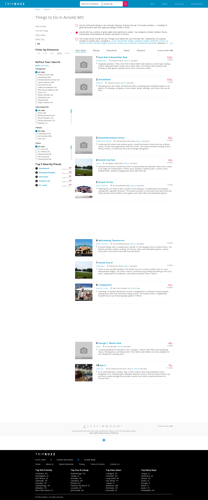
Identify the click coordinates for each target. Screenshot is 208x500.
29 (103, 426)
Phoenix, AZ (76, 483)
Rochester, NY (112, 488)
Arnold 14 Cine (105, 182)
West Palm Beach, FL (44, 490)
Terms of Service (97, 464)
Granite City (44, 181)
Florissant (43, 177)
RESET (37, 66)
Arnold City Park (106, 160)
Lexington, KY (111, 473)
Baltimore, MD (112, 485)
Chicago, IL (145, 483)
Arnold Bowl (104, 79)
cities (152, 4)
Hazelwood (44, 168)
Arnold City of (105, 262)
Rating (96, 50)
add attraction (197, 4)
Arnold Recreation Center (111, 137)
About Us (50, 464)
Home (37, 9)
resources (179, 4)
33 (118, 426)
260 (70, 172)
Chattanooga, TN (42, 485)
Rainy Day (39, 39)
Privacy (82, 464)
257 (70, 176)
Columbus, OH (41, 473)
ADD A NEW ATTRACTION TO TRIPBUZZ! (104, 433)
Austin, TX (145, 488)
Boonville (152, 43)
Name (127, 50)
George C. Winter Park (109, 343)
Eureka (89, 43)
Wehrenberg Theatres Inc (111, 240)
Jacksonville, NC (77, 490)
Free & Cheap (41, 30)
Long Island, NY (112, 478)
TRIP (15, 3)
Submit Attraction (66, 464)
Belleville (154, 41)
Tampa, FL (75, 476)
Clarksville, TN (41, 481)
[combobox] (91, 3)
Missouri (47, 9)
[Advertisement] (124, 117)
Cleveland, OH (112, 476)
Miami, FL (145, 485)
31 (110, 426)
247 (70, 185)
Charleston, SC (147, 476)
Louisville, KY (76, 488)
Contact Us (114, 464)
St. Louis (43, 185)
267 (70, 168)
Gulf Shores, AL (41, 478)
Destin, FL (145, 481)
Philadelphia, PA (147, 490)
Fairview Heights (100, 43)
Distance (141, 50)
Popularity (112, 50)
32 (114, 426)
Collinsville (132, 43)
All (38, 43)
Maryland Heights (47, 172)
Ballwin (131, 41)
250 (70, 180)
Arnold (127, 61)
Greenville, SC (111, 490)
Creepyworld (105, 285)
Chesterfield (122, 41)
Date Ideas (40, 35)
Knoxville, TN (40, 483)
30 (107, 426)
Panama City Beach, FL (80, 485)
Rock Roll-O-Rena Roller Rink (112, 57)
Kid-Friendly (40, 26)
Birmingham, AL (42, 476)
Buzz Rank (81, 50)
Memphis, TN (41, 488)
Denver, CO (146, 478)
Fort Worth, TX (112, 481)
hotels (164, 4)
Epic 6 (103, 365)
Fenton (162, 41)
